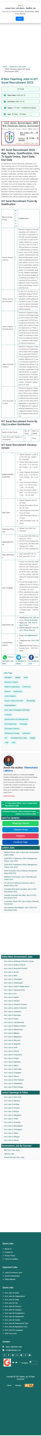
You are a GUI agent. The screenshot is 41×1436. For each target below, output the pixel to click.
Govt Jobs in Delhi (10, 1047)
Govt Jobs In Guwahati (12, 1122)
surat (26, 677)
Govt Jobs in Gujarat (11, 997)
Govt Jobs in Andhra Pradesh (14, 965)
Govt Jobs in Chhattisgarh (13, 983)
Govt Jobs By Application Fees (16, 1326)
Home (9, 1385)
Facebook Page (21, 842)
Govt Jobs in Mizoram (12, 1040)
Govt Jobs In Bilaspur (12, 1136)
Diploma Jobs (9, 1154)
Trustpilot (24, 1363)
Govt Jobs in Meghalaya (13, 1037)
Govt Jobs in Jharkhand (12, 1011)
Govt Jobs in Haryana (12, 1001)
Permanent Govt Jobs (19, 738)
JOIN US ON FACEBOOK (34, 660)
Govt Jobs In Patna (11, 1118)
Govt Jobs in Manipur (11, 1033)
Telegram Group (20, 829)
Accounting (31, 700)
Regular (32, 738)
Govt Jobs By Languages (14, 1330)
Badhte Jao (24, 1376)
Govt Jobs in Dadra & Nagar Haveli (16, 986)
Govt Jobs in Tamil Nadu (13, 1069)
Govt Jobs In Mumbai (12, 1101)
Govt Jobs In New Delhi (12, 1097)
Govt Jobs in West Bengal (13, 1087)
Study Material (10, 1279)
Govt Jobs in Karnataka (12, 1015)
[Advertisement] (20, 42)
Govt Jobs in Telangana (12, 1073)
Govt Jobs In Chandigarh (13, 1129)
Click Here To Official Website (28, 629)
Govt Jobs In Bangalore (12, 1115)
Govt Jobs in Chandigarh (13, 979)
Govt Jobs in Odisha (11, 1051)
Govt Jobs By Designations (15, 1313)
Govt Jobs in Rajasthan (12, 1062)
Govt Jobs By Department (14, 1316)
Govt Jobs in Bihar (10, 975)
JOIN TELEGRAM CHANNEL (21, 660)
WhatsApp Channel (20, 823)
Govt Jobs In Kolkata (11, 1104)
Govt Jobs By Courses (13, 1306)
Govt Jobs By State (12, 1299)
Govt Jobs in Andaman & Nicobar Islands (19, 961)
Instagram (20, 835)
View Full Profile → (9, 796)
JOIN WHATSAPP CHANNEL (8, 660)
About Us (8, 1249)
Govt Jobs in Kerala (11, 1019)
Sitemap (18, 1385)
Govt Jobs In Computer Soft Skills (17, 710)
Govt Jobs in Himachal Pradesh (15, 1004)
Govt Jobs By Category (13, 1310)
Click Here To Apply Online (28, 624)
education (8, 677)
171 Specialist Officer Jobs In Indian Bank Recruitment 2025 (21, 804)
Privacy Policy (10, 1255)
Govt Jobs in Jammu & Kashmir (15, 1008)
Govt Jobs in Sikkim (11, 1065)
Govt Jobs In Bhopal (11, 1111)
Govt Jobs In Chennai (12, 1108)
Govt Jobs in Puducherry (13, 1055)
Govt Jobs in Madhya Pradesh (15, 1026)
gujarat (17, 677)
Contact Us (9, 1252)
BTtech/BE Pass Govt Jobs (14, 1157)
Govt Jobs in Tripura (11, 1076)
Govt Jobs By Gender (12, 1320)
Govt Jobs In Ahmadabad (13, 1126)
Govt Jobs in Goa (10, 993)
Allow (20, 19)
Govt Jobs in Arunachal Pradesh (15, 968)
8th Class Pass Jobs (12, 1150)
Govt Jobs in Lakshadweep (14, 1022)
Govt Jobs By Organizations (15, 1296)
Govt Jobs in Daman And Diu (14, 990)
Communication (10, 705)
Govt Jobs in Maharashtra (13, 1029)
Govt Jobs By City (11, 1303)
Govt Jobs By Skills (12, 1293)
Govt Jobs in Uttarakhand (13, 1083)
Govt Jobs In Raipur (11, 1133)
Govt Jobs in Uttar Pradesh (14, 1080)
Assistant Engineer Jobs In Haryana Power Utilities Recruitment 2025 (19, 812)
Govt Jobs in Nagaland (12, 1044)
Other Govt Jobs (11, 1333)
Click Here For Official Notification (29, 618)
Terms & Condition (11, 1259)
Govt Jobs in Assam (11, 972)
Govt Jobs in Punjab (11, 1058)
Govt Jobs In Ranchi (11, 1140)
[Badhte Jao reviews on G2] (7, 1363)
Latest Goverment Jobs (13, 1272)
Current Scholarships (12, 1276)
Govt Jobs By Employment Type (16, 1323)
